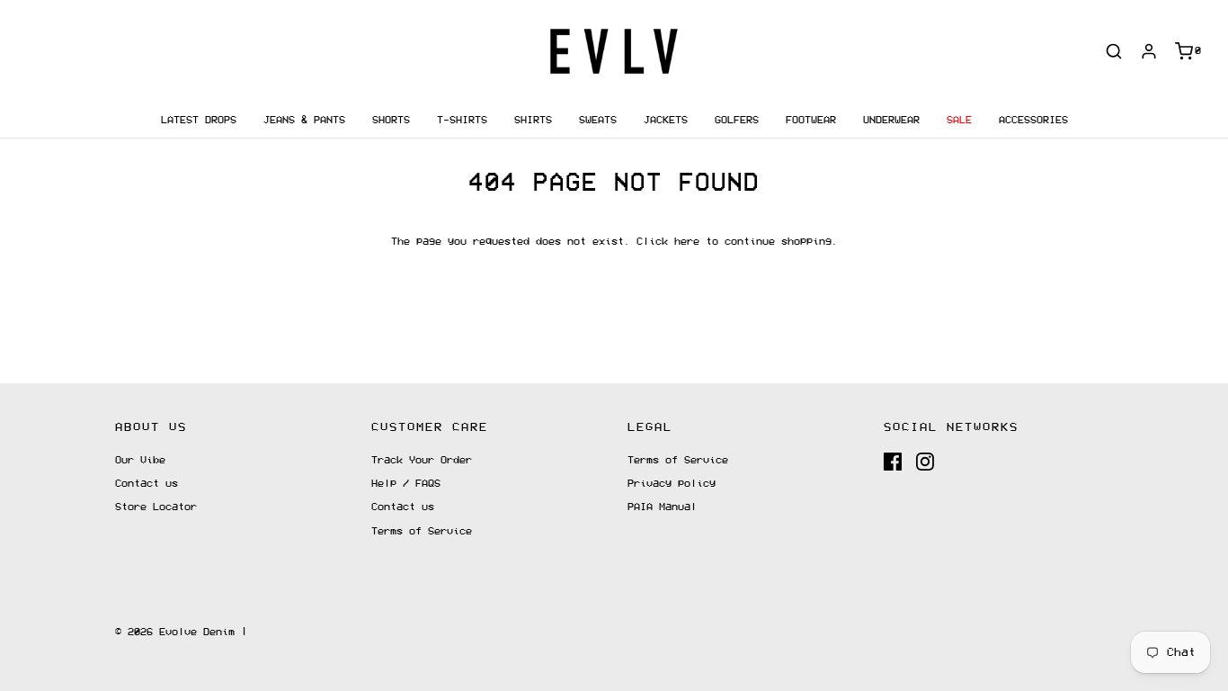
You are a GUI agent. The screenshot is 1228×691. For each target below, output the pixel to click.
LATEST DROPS (198, 120)
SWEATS (598, 120)
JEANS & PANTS (304, 120)
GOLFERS (737, 120)
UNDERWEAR (891, 120)
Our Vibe (140, 460)
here (686, 241)
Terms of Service (421, 531)
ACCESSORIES (1033, 120)
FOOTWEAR (811, 120)
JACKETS (666, 120)
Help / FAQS (405, 483)
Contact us (146, 483)
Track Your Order (421, 460)
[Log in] (1149, 51)
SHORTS (391, 120)
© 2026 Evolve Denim (175, 632)
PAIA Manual (662, 507)
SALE (959, 120)
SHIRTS (533, 120)
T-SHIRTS (462, 120)
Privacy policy (671, 483)
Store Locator (156, 507)
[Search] (1114, 51)
